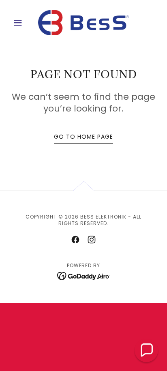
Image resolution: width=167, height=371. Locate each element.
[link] (83, 22)
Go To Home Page (83, 137)
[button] (21, 23)
